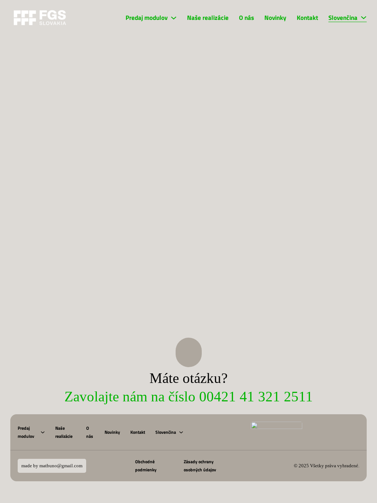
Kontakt (307, 18)
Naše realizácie (208, 18)
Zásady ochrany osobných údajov (200, 465)
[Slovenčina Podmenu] (363, 17)
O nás (246, 18)
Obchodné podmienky (145, 465)
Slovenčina (342, 18)
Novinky (275, 18)
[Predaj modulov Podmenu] (173, 18)
